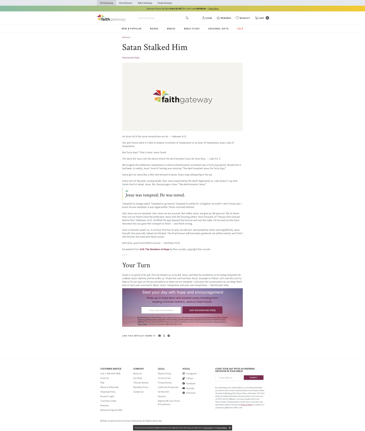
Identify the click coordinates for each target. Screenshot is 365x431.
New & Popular (132, 28)
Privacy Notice (165, 382)
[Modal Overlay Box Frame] (182, 307)
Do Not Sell (163, 391)
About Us (137, 373)
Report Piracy (164, 373)
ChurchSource (125, 2)
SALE (240, 28)
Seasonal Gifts (218, 28)
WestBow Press (140, 387)
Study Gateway (165, 2)
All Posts (126, 37)
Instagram (191, 373)
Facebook (190, 383)
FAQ (102, 382)
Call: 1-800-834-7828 (110, 373)
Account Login (107, 396)
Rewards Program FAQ (111, 409)
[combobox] (164, 18)
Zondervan (138, 391)
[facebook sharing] (159, 336)
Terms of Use (164, 378)
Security (162, 396)
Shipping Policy (107, 391)
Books (154, 28)
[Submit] (187, 18)
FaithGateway (106, 2)
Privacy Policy (247, 404)
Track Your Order (108, 400)
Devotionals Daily (130, 57)
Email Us (104, 378)
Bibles (171, 28)
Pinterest (191, 392)
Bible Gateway (145, 2)
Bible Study (192, 28)
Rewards (104, 405)
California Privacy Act (168, 387)
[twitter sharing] (164, 336)
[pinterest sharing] (169, 336)
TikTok (189, 378)
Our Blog (137, 378)
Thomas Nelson (141, 382)
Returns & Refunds (109, 387)
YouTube (190, 388)
